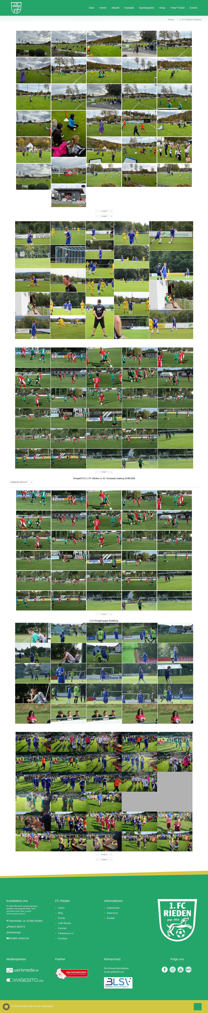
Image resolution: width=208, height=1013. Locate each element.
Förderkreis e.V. (66, 933)
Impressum (112, 913)
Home (171, 19)
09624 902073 (17, 926)
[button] (22, 482)
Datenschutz (113, 908)
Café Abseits (64, 923)
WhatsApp (15, 932)
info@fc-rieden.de (19, 938)
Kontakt (111, 918)
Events (61, 918)
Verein (61, 908)
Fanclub (62, 928)
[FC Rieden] (16, 8)
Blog (60, 913)
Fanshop (62, 938)
